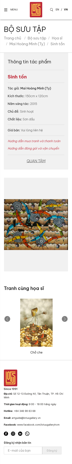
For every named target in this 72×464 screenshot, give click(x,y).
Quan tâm (36, 161)
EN (57, 9)
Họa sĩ (57, 38)
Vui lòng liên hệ (32, 130)
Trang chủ (12, 38)
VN (66, 9)
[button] (11, 10)
